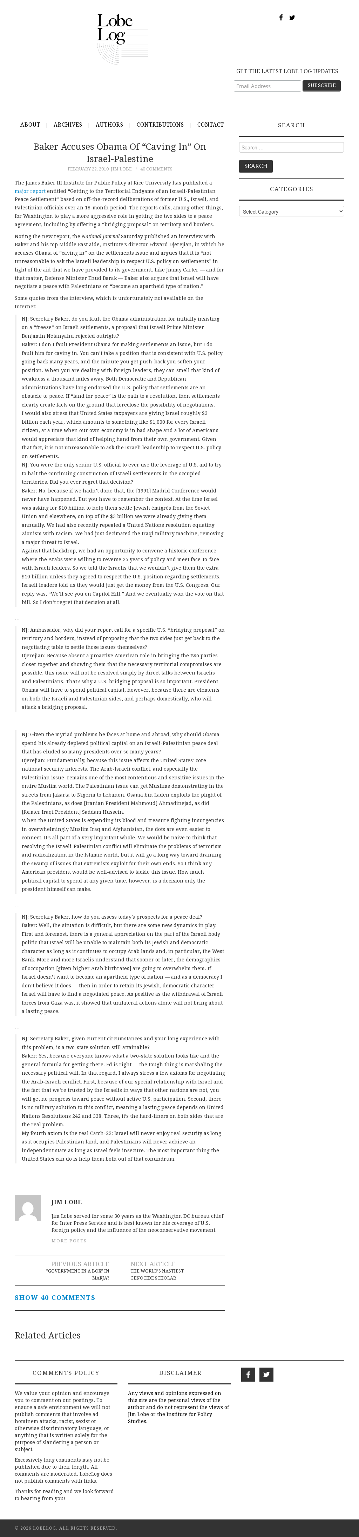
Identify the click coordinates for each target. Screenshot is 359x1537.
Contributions (160, 125)
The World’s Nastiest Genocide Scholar (157, 1274)
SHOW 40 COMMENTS (55, 1297)
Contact (210, 125)
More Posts (69, 1240)
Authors (109, 125)
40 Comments (156, 169)
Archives (68, 125)
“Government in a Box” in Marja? (77, 1274)
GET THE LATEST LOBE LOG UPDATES (287, 71)
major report (30, 191)
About (30, 125)
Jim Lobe (121, 169)
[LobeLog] (122, 39)
